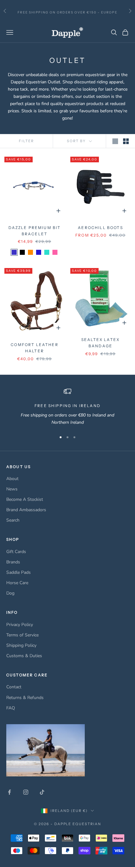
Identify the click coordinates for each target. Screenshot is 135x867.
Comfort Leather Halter (34, 347)
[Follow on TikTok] (42, 792)
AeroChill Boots (100, 227)
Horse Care (17, 583)
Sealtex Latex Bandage (100, 342)
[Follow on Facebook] (9, 792)
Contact (13, 687)
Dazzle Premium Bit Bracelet (34, 230)
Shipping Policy (21, 645)
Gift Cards (16, 552)
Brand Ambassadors (26, 510)
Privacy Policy (19, 625)
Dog (10, 593)
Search (12, 520)
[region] (67, 407)
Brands (13, 562)
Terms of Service (22, 635)
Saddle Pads (18, 572)
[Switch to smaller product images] (126, 141)
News (12, 489)
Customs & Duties (24, 656)
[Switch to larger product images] (115, 141)
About (12, 479)
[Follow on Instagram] (26, 792)
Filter (26, 141)
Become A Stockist (24, 499)
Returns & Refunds (25, 698)
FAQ (10, 708)
